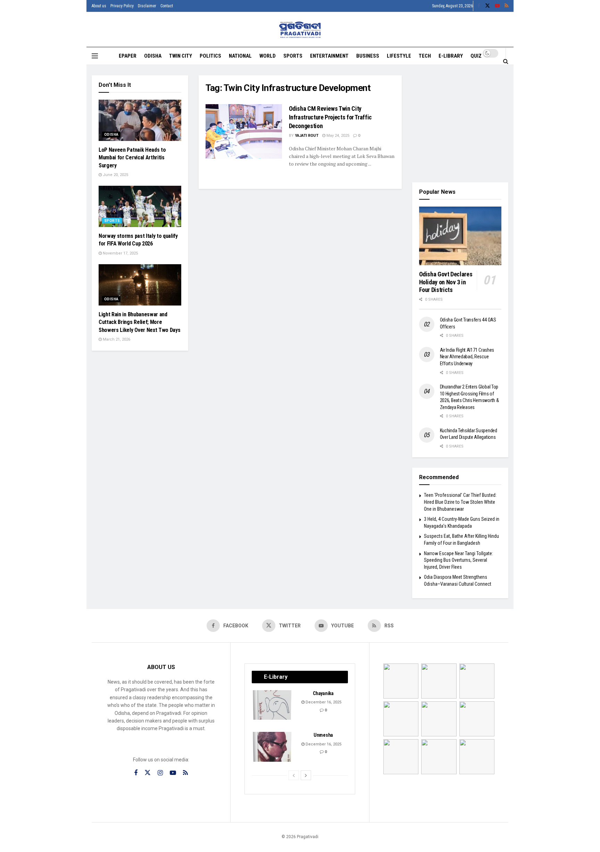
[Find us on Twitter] (487, 6)
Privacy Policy (122, 5)
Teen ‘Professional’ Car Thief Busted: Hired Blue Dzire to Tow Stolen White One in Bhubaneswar (460, 501)
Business (367, 56)
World (267, 56)
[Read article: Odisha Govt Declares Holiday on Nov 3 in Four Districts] (460, 236)
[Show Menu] (95, 55)
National (240, 56)
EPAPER (127, 56)
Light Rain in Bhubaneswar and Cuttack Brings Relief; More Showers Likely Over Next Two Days (139, 322)
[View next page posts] (306, 775)
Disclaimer (147, 5)
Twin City (180, 56)
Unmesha (323, 735)
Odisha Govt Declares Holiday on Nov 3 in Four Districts (446, 281)
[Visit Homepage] (300, 30)
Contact (166, 5)
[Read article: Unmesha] (272, 747)
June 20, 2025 (115, 175)
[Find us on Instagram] (160, 773)
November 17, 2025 (120, 253)
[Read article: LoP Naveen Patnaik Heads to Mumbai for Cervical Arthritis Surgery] (140, 120)
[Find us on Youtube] (497, 6)
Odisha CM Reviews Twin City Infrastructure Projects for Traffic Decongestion (330, 117)
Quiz (476, 56)
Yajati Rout (306, 135)
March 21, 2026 (116, 339)
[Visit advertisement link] (460, 123)
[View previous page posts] (294, 775)
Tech (425, 56)
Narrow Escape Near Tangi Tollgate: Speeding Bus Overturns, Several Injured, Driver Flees (458, 560)
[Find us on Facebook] (478, 6)
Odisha (152, 56)
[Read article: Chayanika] (272, 705)
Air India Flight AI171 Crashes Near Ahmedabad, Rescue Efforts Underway (467, 356)
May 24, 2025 (337, 135)
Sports (292, 56)
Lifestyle (399, 56)
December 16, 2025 (323, 702)
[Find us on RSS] (506, 6)
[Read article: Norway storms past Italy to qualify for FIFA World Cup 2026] (140, 206)
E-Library (451, 56)
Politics (210, 56)
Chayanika (323, 693)
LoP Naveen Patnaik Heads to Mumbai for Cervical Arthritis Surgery (132, 158)
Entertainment (329, 56)
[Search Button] (505, 61)
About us (99, 5)
